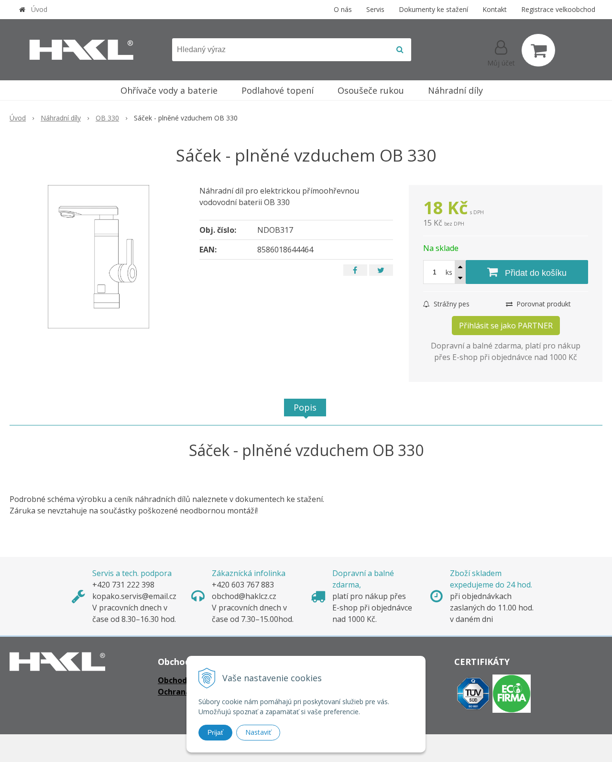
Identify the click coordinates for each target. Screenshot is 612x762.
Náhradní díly (61, 117)
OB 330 (107, 117)
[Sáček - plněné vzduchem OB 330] (98, 256)
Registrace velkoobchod (558, 9)
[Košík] (538, 50)
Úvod (39, 9)
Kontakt (494, 9)
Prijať (215, 732)
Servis (375, 9)
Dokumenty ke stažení (433, 9)
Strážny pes (451, 303)
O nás (343, 9)
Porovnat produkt (542, 303)
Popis (305, 407)
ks (449, 272)
